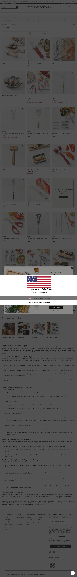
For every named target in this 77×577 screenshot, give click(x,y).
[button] (73, 573)
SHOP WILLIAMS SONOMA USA (41, 298)
